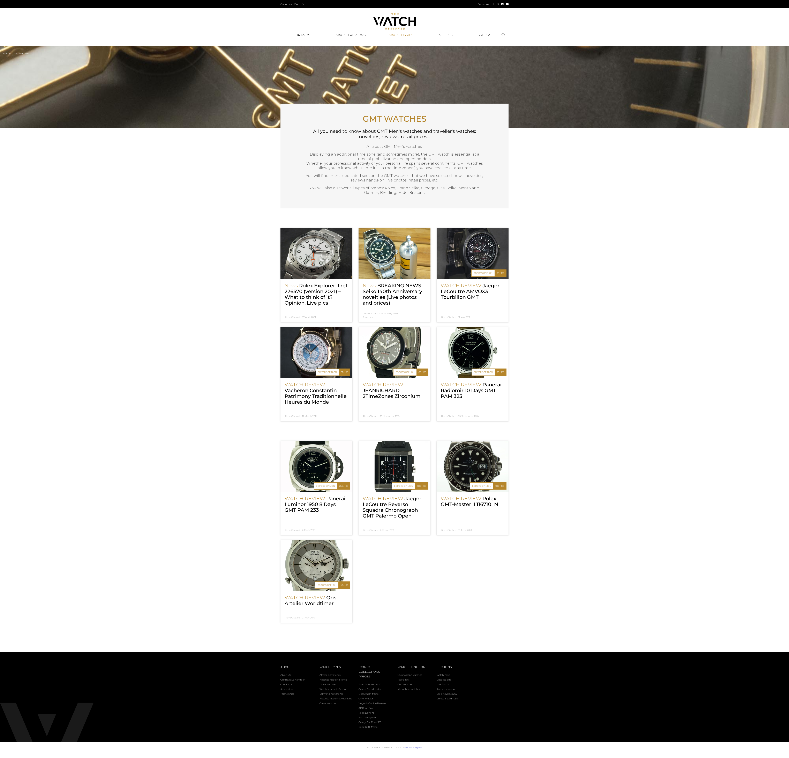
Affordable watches (330, 675)
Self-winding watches (331, 693)
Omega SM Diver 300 (370, 722)
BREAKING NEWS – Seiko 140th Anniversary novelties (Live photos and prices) (394, 294)
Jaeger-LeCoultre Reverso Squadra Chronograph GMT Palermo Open (393, 507)
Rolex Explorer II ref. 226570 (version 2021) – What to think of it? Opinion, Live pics (316, 294)
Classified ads (444, 679)
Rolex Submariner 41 (370, 684)
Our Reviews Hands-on (293, 679)
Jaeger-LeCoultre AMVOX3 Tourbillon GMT (471, 291)
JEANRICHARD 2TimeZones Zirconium (391, 390)
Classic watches (328, 703)
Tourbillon (403, 679)
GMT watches (21, 53)
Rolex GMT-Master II (369, 727)
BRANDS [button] (302, 35)
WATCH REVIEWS (351, 35)
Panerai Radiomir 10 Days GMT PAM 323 (471, 390)
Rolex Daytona (366, 712)
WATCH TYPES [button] (401, 35)
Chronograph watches (410, 675)
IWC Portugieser (367, 717)
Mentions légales (413, 747)
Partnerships (287, 693)
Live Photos (443, 684)
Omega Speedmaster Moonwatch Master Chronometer (370, 694)
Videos (446, 35)
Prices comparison (446, 689)
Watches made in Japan (333, 689)
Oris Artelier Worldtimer (310, 600)
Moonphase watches (409, 689)
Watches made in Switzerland (336, 698)
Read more (316, 253)
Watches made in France (333, 679)
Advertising (286, 689)
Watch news (443, 675)
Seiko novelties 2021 (447, 693)
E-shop (483, 35)
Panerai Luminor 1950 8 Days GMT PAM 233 (315, 504)
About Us (285, 675)
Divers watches (328, 684)
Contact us (286, 684)
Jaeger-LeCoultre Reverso (372, 703)
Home (7, 53)
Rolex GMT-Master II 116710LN (469, 501)
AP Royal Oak (366, 708)
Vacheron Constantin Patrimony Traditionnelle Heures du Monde (316, 393)
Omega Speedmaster (448, 698)
